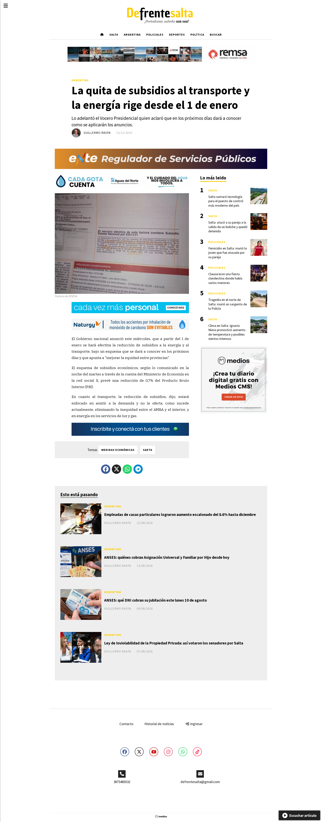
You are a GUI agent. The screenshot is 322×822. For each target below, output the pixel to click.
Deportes (177, 34)
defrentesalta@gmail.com (200, 782)
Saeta (147, 450)
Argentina (132, 34)
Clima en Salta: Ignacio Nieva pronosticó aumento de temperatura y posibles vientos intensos (226, 332)
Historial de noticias (159, 724)
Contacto (126, 724)
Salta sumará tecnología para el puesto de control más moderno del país (225, 201)
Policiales (154, 34)
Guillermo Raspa (97, 133)
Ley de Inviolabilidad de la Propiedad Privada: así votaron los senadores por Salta (173, 643)
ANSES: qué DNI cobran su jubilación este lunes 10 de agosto (155, 600)
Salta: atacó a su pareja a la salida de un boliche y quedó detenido (227, 226)
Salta (113, 34)
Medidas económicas (118, 450)
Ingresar (196, 724)
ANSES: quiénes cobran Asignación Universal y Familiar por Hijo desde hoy (166, 557)
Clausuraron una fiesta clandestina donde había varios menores (225, 278)
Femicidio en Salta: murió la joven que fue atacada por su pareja (227, 252)
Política (197, 34)
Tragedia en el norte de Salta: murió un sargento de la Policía (227, 304)
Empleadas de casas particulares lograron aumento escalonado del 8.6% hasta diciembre (180, 514)
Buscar (216, 34)
